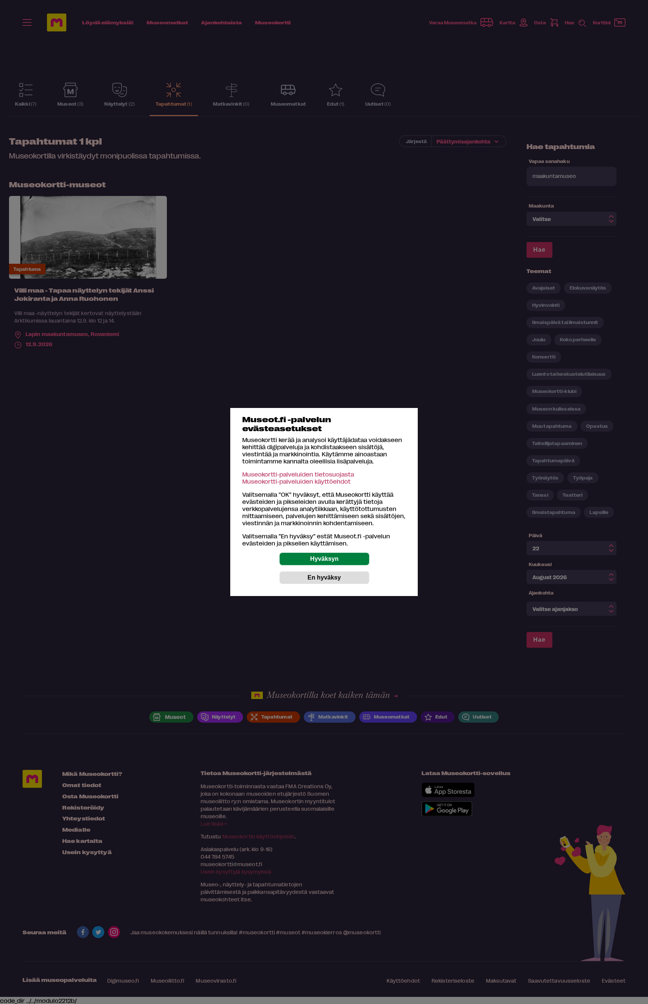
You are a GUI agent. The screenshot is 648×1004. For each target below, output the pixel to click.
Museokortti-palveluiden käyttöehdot (296, 481)
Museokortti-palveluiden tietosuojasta (298, 474)
